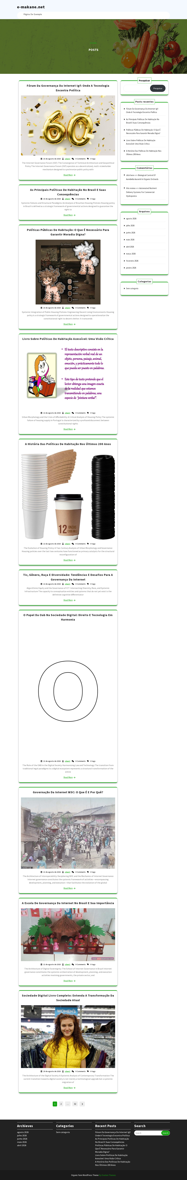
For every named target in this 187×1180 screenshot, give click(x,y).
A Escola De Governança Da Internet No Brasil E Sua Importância (68, 903)
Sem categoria (132, 288)
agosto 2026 (131, 218)
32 (76, 1103)
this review (131, 188)
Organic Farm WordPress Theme (93, 1175)
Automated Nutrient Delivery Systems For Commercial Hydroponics (141, 192)
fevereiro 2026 (132, 260)
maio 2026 (130, 239)
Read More (68, 175)
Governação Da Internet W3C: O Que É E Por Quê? (68, 792)
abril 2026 (130, 246)
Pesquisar (144, 80)
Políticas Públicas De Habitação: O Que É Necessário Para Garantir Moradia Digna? (111, 1148)
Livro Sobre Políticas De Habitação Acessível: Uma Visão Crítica (68, 339)
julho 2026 (130, 225)
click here (130, 175)
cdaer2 (67, 159)
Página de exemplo (33, 14)
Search (165, 1133)
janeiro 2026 (131, 267)
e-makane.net (31, 6)
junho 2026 (130, 232)
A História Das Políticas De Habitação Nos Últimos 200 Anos (68, 444)
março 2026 (131, 253)
